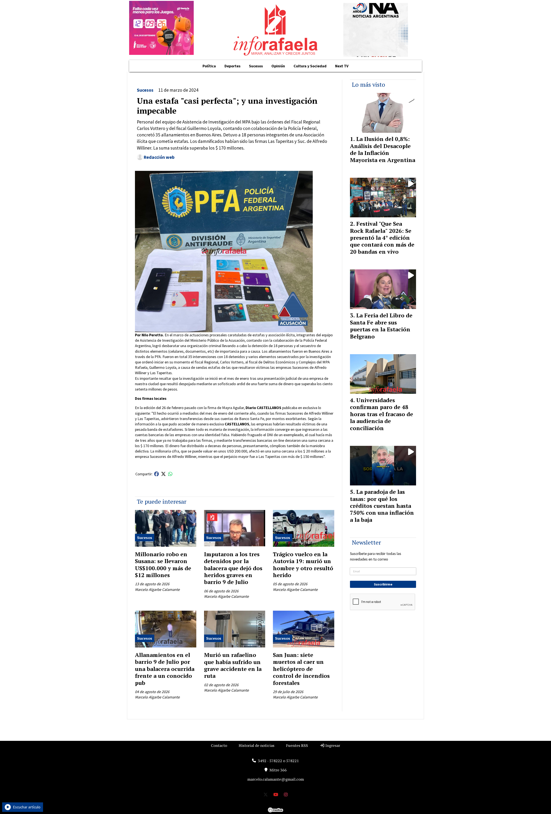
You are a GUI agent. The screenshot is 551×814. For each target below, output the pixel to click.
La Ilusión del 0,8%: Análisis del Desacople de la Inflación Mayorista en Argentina (382, 149)
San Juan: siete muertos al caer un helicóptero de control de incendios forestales (301, 668)
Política (209, 65)
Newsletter (366, 542)
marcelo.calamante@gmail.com (275, 779)
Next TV (341, 65)
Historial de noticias (256, 745)
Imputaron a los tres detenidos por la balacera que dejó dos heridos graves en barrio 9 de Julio (233, 568)
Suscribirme (383, 584)
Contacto (219, 745)
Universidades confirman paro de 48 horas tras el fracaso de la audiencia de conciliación (381, 414)
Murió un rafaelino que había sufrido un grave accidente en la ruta (233, 665)
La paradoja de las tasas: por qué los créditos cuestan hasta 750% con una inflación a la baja (382, 505)
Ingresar (332, 745)
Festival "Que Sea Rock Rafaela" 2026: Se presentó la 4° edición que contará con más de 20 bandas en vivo (382, 237)
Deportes (232, 65)
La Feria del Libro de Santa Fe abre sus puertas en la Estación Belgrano (381, 326)
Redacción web (159, 157)
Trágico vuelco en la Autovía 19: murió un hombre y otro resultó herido (303, 564)
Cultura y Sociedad (310, 65)
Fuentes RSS (297, 745)
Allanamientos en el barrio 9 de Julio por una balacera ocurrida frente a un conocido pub (164, 668)
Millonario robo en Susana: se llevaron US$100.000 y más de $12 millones (163, 564)
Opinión (278, 65)
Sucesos (256, 65)
